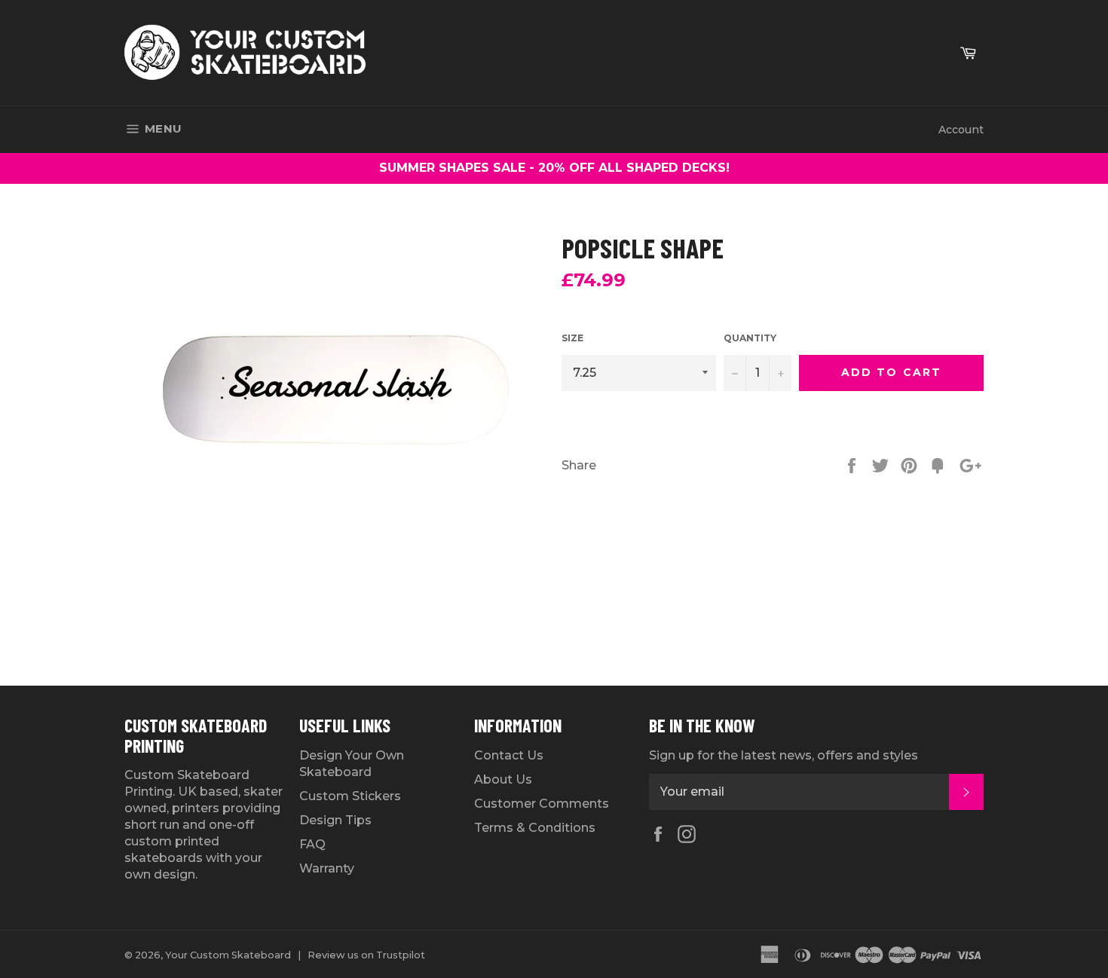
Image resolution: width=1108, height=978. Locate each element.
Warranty (326, 868)
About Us (503, 779)
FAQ (312, 844)
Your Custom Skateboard (228, 955)
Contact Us (508, 755)
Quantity (750, 338)
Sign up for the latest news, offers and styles (783, 755)
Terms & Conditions (534, 828)
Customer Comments (541, 803)
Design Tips (335, 820)
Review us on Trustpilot (366, 955)
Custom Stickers (350, 796)
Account (961, 129)
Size (572, 338)
